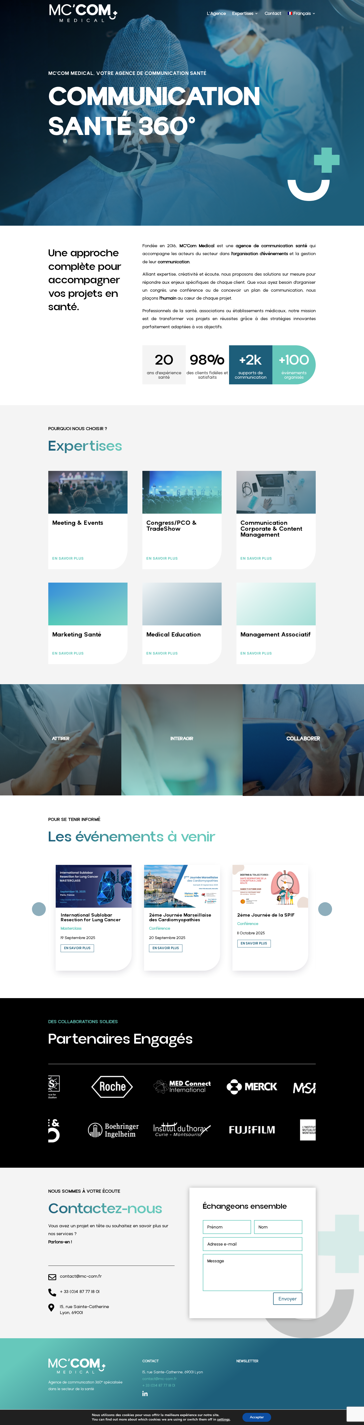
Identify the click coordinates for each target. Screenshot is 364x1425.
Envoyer (288, 1299)
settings (223, 1419)
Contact (273, 14)
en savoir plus (162, 558)
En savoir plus (68, 558)
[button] (325, 909)
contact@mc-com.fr (81, 1276)
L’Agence (216, 14)
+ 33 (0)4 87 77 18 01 (80, 1291)
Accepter (257, 1417)
